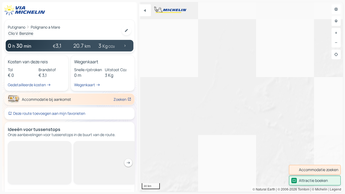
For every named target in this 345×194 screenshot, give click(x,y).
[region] (241, 97)
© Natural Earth (264, 189)
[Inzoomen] (336, 33)
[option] (28, 145)
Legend (335, 189)
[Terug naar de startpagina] (25, 10)
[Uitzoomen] (336, 42)
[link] (315, 170)
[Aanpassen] (126, 30)
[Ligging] (336, 54)
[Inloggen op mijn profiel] (336, 9)
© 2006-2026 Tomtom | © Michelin (302, 189)
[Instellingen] (336, 21)
